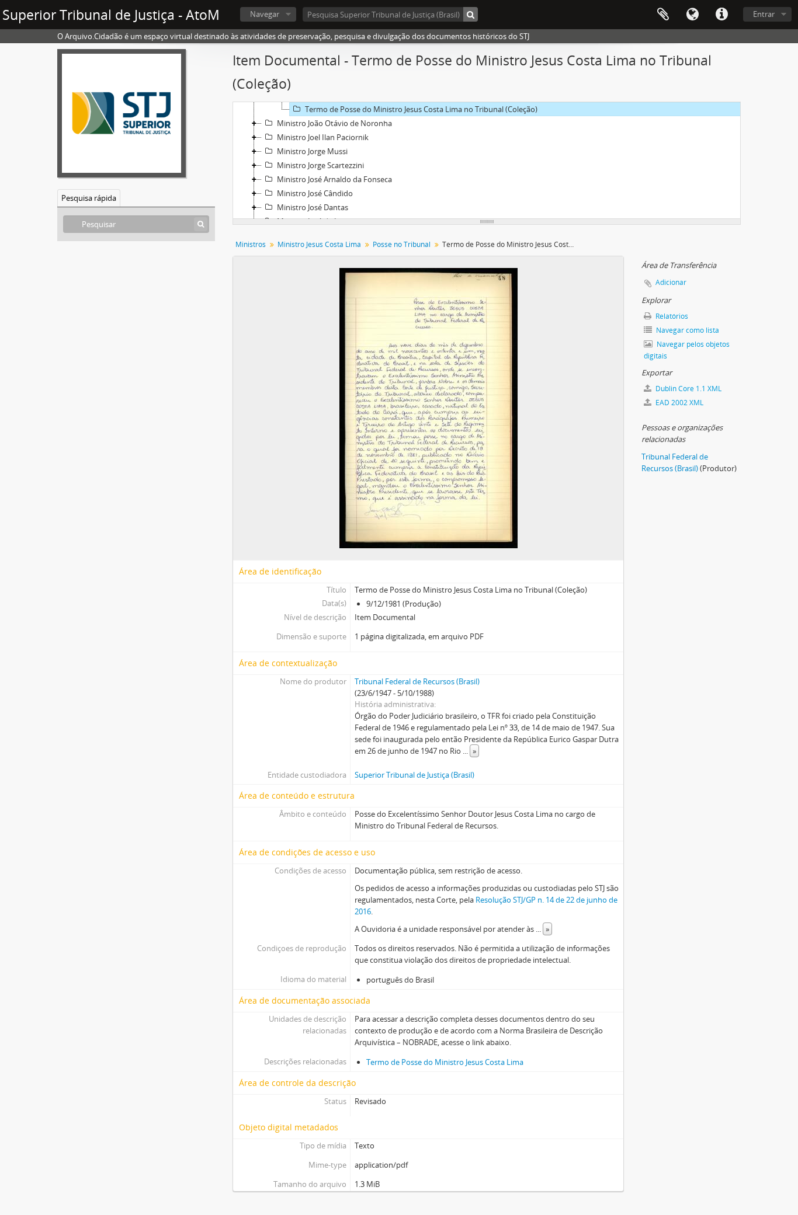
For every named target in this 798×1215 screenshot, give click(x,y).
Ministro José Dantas (312, 207)
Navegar (264, 14)
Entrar (764, 14)
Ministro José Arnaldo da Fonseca (334, 179)
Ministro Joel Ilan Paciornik (323, 137)
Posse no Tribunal (402, 244)
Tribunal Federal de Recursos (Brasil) (417, 681)
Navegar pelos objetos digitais (687, 350)
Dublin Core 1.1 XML (687, 389)
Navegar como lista (686, 330)
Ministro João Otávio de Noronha (334, 123)
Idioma (692, 14)
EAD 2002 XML (678, 403)
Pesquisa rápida (88, 198)
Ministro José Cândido (315, 193)
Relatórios (671, 316)
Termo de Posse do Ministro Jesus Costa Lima (444, 1062)
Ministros (250, 244)
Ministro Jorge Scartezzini (320, 165)
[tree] (486, 160)
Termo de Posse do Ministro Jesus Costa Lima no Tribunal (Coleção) (421, 109)
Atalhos (721, 14)
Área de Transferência (663, 14)
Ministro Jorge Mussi (312, 151)
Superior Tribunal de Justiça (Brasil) (414, 775)
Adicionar (670, 282)
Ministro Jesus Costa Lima (319, 244)
